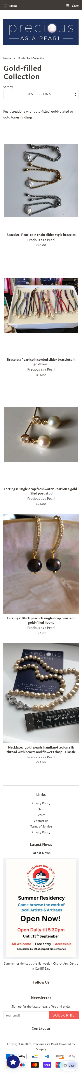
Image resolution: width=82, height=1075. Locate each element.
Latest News (41, 844)
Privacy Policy (41, 803)
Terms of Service (41, 826)
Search (41, 815)
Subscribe (64, 1015)
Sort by (8, 87)
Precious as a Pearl (45, 1044)
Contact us (41, 821)
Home (7, 58)
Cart (75, 6)
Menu (13, 6)
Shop (41, 809)
